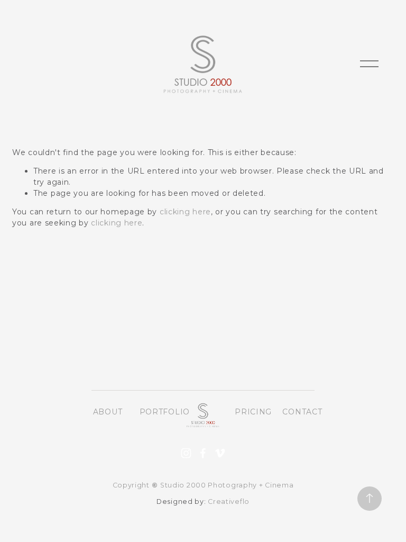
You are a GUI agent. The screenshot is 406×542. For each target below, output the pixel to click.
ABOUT (108, 412)
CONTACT (302, 412)
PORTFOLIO (165, 412)
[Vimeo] (220, 453)
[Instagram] (186, 453)
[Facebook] (203, 453)
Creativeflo (229, 501)
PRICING (253, 412)
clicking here (185, 211)
